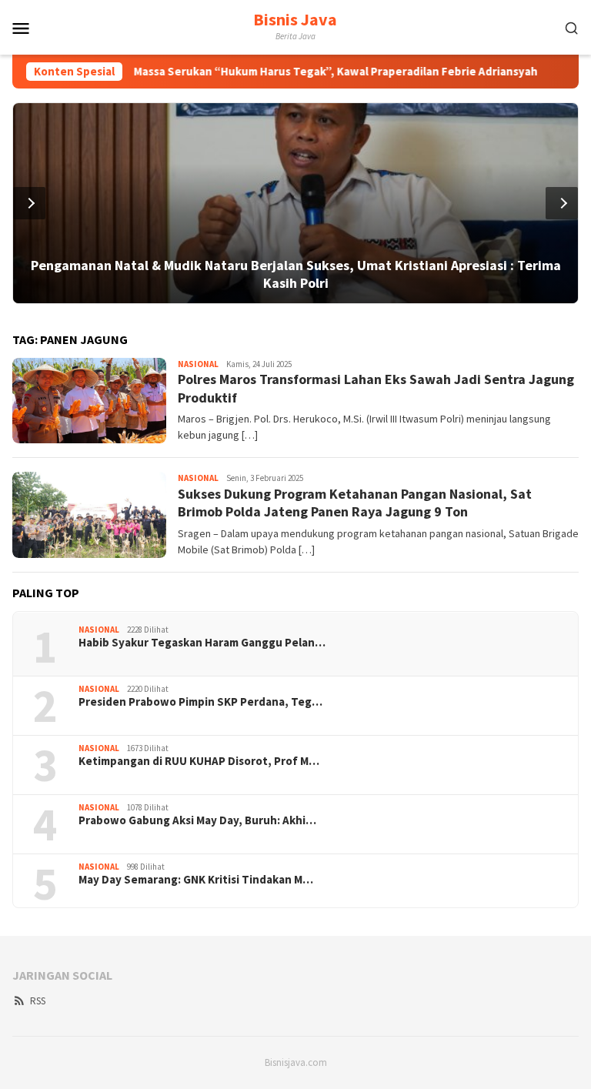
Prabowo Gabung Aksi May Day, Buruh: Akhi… (197, 820)
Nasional (198, 364)
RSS (37, 1000)
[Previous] (29, 203)
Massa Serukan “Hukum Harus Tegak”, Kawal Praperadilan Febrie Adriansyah (307, 72)
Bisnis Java (295, 19)
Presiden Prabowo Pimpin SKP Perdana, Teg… (200, 702)
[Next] (562, 203)
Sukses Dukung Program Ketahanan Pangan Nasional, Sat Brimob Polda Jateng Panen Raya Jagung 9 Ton (355, 502)
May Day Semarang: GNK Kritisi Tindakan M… (195, 880)
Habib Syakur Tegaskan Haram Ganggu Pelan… (202, 643)
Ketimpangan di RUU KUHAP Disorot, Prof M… (198, 761)
